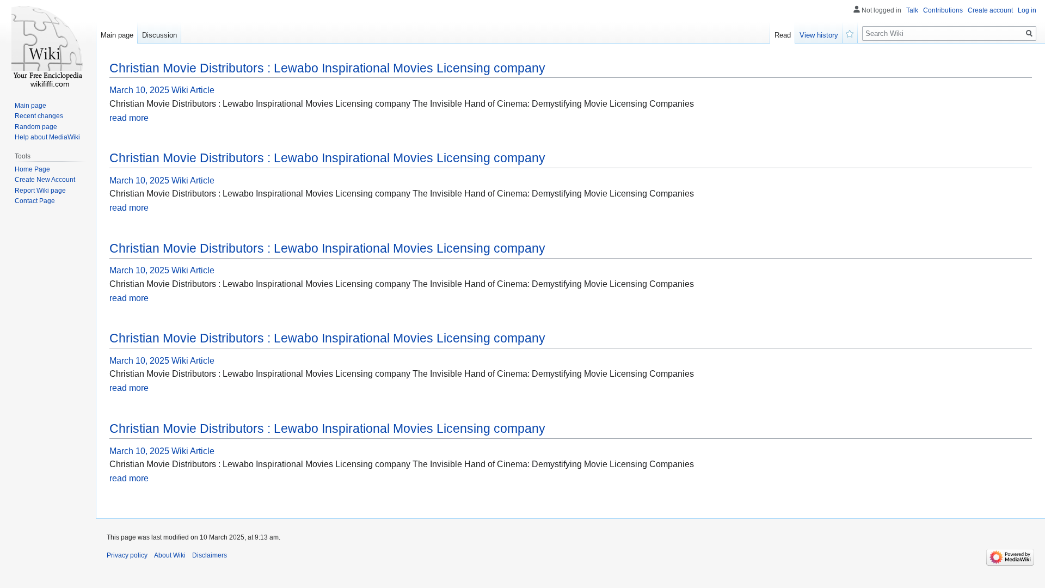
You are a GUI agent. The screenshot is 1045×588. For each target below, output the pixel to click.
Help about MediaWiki (47, 137)
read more (129, 117)
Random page (36, 127)
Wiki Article (192, 90)
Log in (1027, 10)
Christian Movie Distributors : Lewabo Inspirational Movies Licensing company (327, 68)
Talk (912, 10)
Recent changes (39, 116)
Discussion (159, 35)
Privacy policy (127, 555)
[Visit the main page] (47, 43)
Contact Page (35, 201)
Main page (117, 35)
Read (782, 35)
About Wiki (170, 555)
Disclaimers (209, 555)
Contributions (943, 10)
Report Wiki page (40, 190)
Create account (990, 10)
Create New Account (45, 179)
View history (819, 35)
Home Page (32, 169)
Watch (850, 33)
